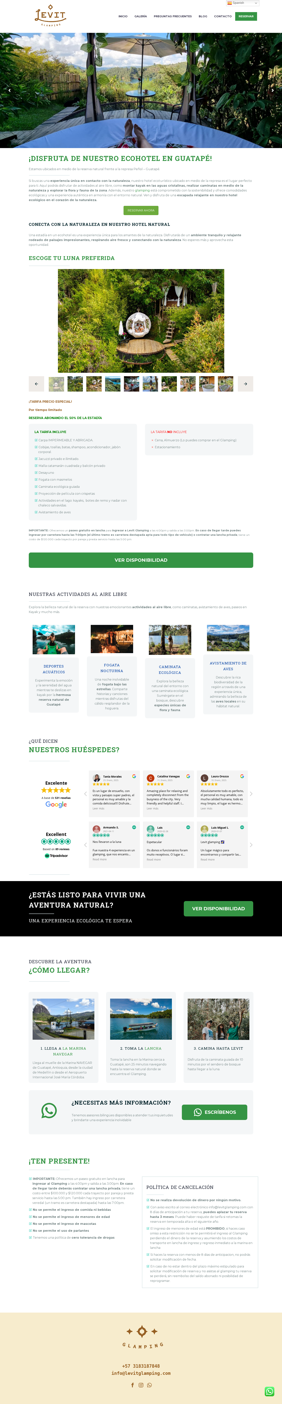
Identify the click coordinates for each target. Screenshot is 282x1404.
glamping (142, 190)
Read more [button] (100, 859)
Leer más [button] (98, 808)
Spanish (238, 2)
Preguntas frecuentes (173, 16)
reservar (246, 16)
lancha (153, 1048)
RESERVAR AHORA (141, 210)
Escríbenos (214, 1112)
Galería (140, 16)
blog (203, 16)
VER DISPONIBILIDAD (141, 560)
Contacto (223, 16)
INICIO (123, 16)
